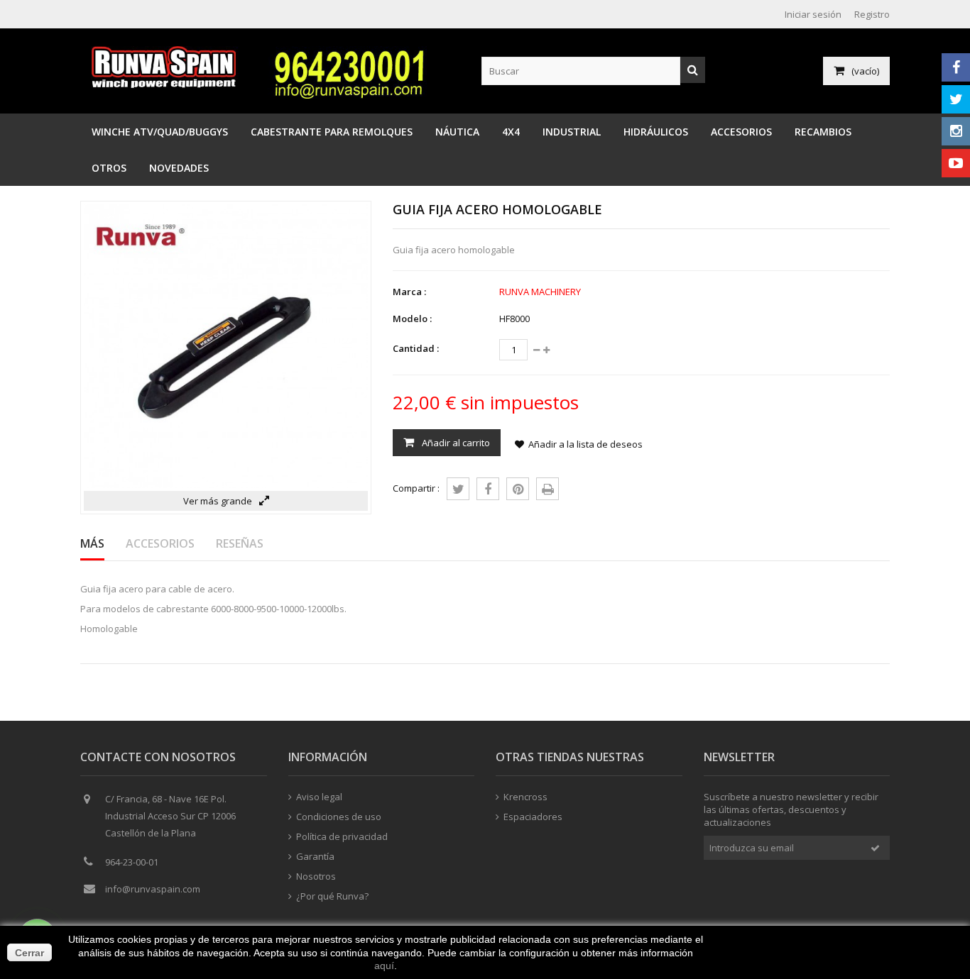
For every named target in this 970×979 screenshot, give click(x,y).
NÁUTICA (457, 131)
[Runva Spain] (167, 84)
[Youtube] (956, 163)
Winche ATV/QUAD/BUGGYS (160, 131)
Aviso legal (319, 796)
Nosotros (316, 876)
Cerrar (29, 952)
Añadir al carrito (455, 442)
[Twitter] (956, 99)
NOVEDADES (179, 168)
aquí (384, 965)
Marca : (409, 291)
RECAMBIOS (823, 131)
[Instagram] (956, 131)
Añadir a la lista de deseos (585, 444)
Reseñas (239, 543)
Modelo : (412, 318)
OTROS (109, 168)
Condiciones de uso (338, 816)
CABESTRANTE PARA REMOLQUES (332, 131)
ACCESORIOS (741, 131)
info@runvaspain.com (152, 889)
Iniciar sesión (813, 14)
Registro (872, 14)
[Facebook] (956, 67)
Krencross (525, 796)
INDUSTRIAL (572, 131)
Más (92, 543)
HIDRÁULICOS (655, 131)
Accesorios (160, 543)
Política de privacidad (342, 836)
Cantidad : (416, 348)
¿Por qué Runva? (332, 896)
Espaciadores (532, 816)
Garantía (315, 856)
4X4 (511, 131)
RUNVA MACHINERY (540, 291)
